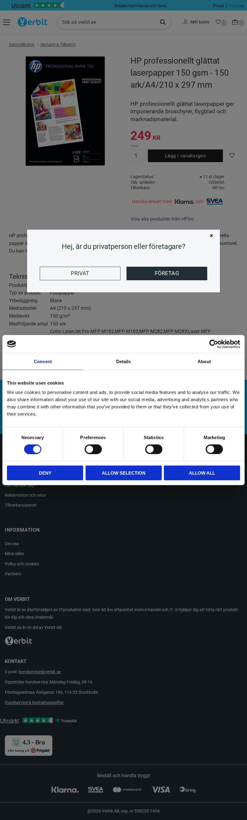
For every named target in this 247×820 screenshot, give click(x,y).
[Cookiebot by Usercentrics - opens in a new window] (213, 343)
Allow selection (123, 473)
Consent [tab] (43, 361)
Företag (167, 273)
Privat (80, 273)
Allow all (202, 473)
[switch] (93, 449)
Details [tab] (123, 361)
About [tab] (204, 361)
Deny (45, 473)
